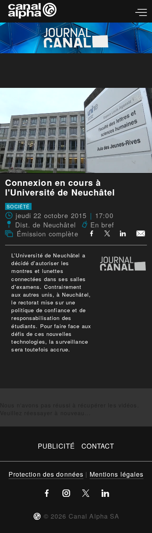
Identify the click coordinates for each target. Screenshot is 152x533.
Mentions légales (117, 474)
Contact (98, 446)
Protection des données (46, 474)
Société (18, 206)
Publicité (56, 446)
